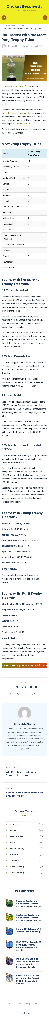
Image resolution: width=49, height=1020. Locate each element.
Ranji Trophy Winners (31, 694)
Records (14, 854)
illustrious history (22, 124)
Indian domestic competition (15, 113)
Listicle (26, 46)
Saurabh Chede (14, 46)
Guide (13, 830)
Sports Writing (17, 872)
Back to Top (25, 1013)
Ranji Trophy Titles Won (34, 153)
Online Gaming (17, 848)
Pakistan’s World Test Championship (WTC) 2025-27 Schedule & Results (27, 979)
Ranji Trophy (14, 694)
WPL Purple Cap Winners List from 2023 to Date (23, 774)
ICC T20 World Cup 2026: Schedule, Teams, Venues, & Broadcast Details (29, 946)
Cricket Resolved (24, 6)
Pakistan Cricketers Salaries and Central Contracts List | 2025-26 (28, 904)
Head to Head (16, 836)
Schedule (14, 860)
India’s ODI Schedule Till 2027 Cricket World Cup (28, 930)
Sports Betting (17, 866)
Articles (14, 824)
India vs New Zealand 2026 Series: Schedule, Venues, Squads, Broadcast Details (27, 962)
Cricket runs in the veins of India (16, 86)
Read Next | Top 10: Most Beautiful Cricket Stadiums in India (25, 665)
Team (5, 153)
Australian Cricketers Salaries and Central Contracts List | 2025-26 (28, 918)
